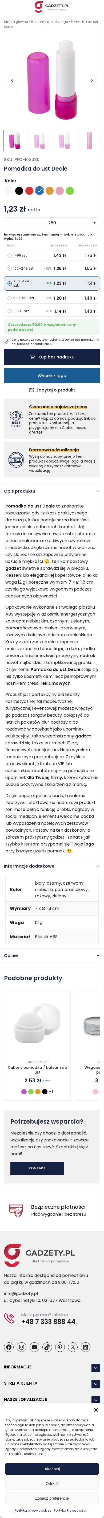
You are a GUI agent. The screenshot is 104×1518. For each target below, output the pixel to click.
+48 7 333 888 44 (48, 1321)
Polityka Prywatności (70, 1510)
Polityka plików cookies (33, 1510)
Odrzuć (52, 1483)
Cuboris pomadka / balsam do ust (37, 1070)
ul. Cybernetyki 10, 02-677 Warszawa (42, 1300)
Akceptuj (52, 1469)
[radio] (9, 191)
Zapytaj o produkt (55, 390)
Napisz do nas (53, 418)
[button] (96, 1410)
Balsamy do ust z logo (49, 21)
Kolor (11, 181)
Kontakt (37, 1168)
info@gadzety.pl (21, 1293)
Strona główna (16, 21)
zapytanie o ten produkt (55, 459)
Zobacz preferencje (52, 1498)
